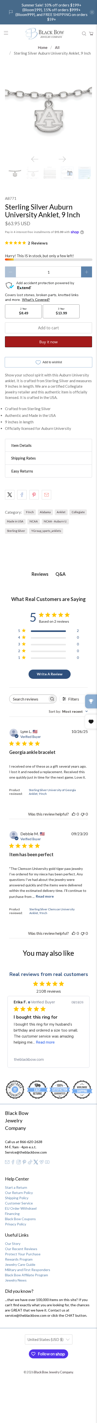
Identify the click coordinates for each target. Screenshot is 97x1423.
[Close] (88, 631)
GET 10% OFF (49, 786)
